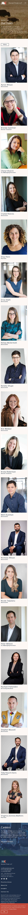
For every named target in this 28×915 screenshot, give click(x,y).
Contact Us (5, 891)
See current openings (7, 841)
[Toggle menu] (25, 3)
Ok (4, 911)
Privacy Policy (12, 909)
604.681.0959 (7, 871)
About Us (5, 20)
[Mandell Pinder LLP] (11, 3)
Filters (5, 44)
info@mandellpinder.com (7, 868)
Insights (4, 888)
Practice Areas (6, 882)
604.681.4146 (8, 869)
